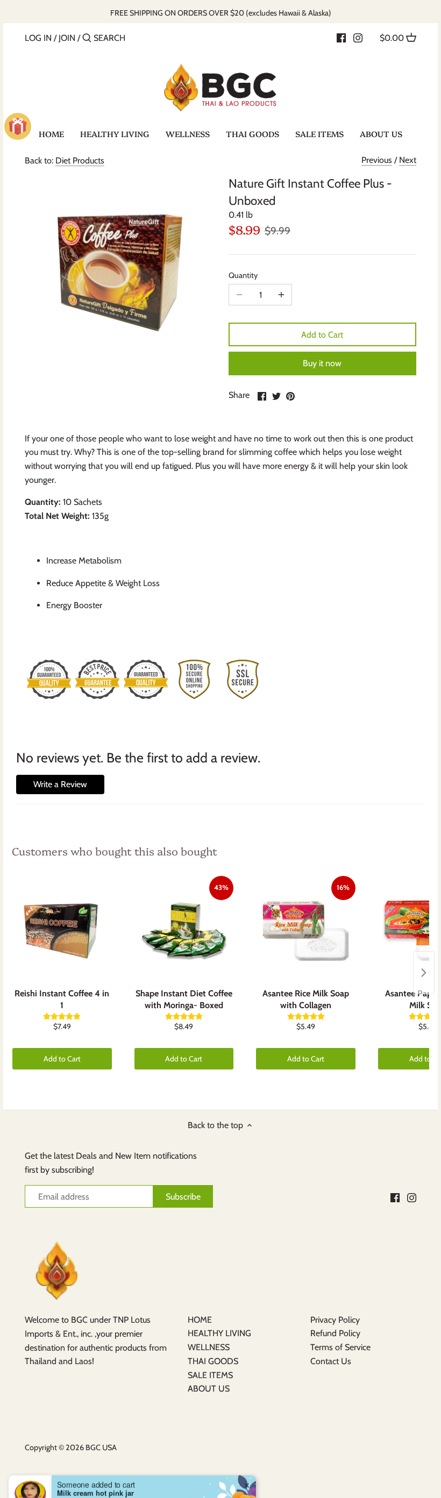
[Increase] (281, 294)
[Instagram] (357, 37)
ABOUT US (209, 1388)
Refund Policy (335, 1333)
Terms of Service (340, 1347)
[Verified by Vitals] (108, 1478)
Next (407, 160)
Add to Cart (322, 335)
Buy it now (322, 363)
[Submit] (86, 39)
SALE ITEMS (210, 1375)
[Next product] (424, 972)
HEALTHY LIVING (219, 1333)
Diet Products (79, 160)
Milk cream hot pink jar (95, 1463)
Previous (376, 160)
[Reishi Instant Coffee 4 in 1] (62, 929)
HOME (200, 1320)
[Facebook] (341, 37)
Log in (38, 38)
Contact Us (330, 1361)
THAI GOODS (213, 1361)
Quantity (243, 275)
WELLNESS (209, 1347)
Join (67, 38)
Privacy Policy (335, 1320)
